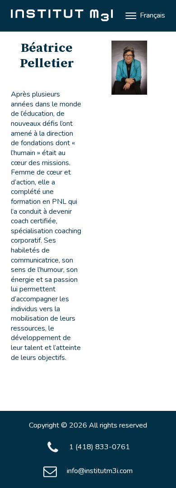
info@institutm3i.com (100, 471)
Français (152, 15)
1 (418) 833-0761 (99, 447)
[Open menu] (131, 15)
